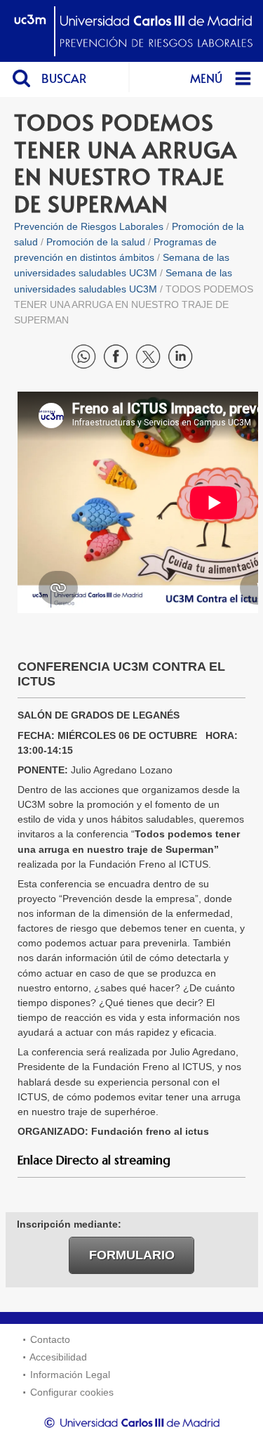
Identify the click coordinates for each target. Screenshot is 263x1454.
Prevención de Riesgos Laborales (88, 226)
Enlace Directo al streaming (94, 1160)
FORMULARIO (132, 1254)
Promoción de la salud (95, 241)
